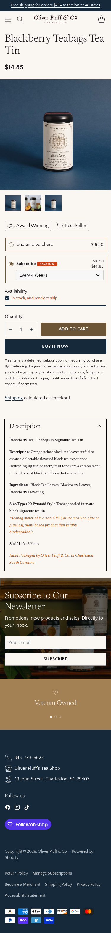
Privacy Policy (89, 884)
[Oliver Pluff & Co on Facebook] (7, 808)
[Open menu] (8, 19)
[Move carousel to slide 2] (55, 717)
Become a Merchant (22, 884)
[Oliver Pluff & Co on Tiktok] (26, 808)
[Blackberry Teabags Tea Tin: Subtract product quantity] (10, 329)
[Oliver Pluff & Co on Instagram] (17, 808)
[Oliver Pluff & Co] (55, 19)
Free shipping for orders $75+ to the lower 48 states (55, 5)
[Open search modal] (20, 19)
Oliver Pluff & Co (52, 851)
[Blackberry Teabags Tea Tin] (55, 134)
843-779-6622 (29, 757)
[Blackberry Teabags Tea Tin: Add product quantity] (31, 329)
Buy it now (55, 346)
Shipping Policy (58, 884)
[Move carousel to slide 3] (60, 717)
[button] (101, 19)
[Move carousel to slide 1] (51, 717)
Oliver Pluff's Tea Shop (37, 768)
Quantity (13, 316)
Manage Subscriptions (52, 873)
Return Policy (16, 873)
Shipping (14, 398)
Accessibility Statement (25, 895)
